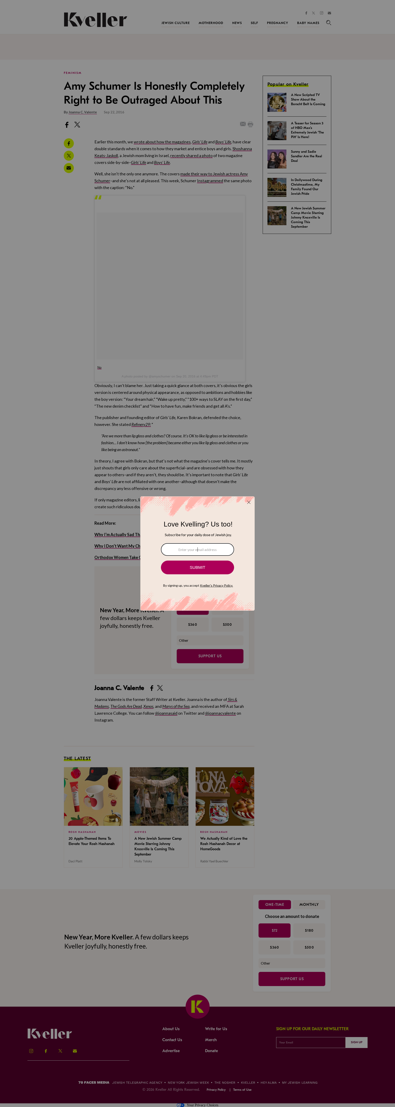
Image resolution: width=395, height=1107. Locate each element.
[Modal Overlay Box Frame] (197, 553)
